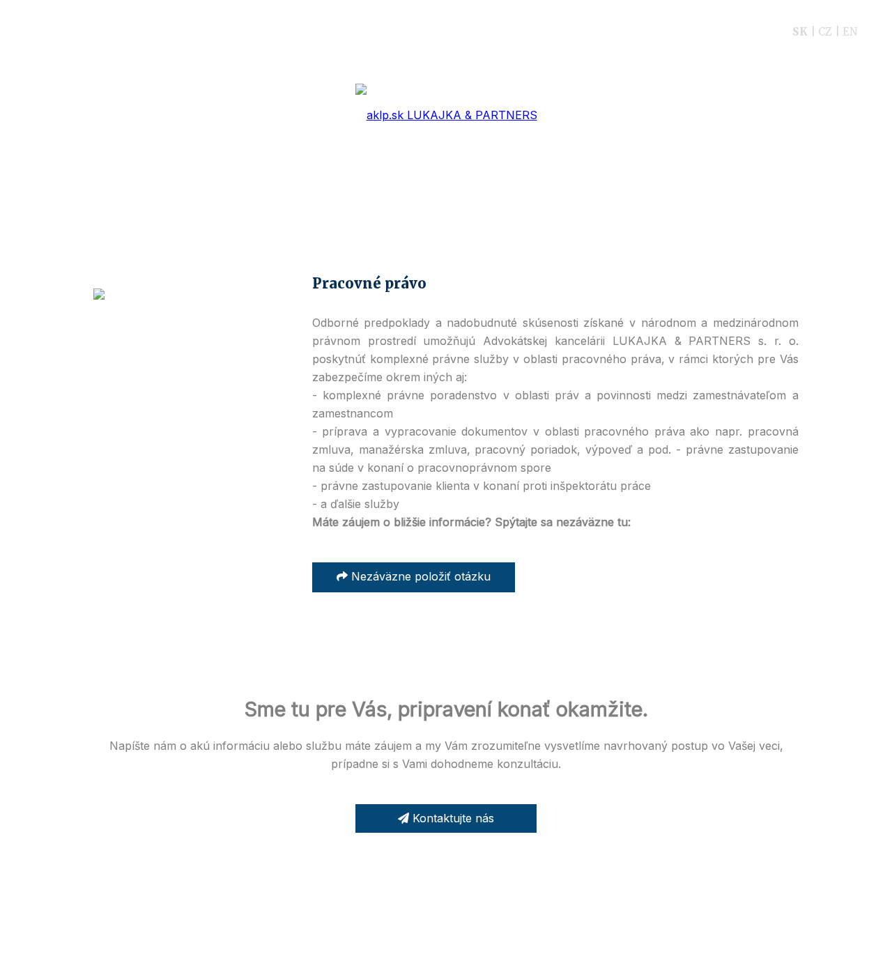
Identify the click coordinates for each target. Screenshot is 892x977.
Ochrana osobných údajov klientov (324, 936)
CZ (825, 31)
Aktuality (562, 31)
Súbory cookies (609, 936)
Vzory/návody (471, 31)
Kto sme (249, 31)
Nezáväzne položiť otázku (419, 576)
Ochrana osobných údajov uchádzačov (486, 936)
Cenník (320, 31)
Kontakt (727, 31)
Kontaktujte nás (451, 818)
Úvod (184, 31)
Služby (387, 31)
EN (850, 31)
